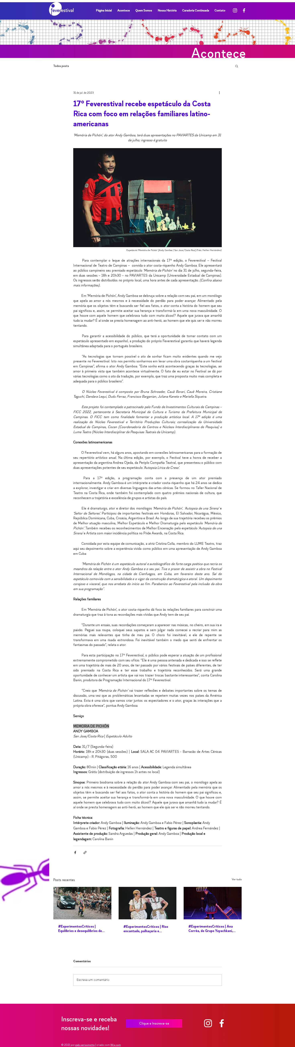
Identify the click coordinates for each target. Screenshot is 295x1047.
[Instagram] (235, 10)
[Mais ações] (219, 92)
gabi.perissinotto (85, 1045)
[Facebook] (244, 10)
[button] (237, 66)
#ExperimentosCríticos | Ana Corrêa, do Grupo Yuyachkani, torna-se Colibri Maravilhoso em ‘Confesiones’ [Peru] (212, 928)
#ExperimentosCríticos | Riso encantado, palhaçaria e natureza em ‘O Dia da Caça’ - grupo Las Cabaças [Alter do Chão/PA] (145, 928)
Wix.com (115, 1045)
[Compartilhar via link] (85, 852)
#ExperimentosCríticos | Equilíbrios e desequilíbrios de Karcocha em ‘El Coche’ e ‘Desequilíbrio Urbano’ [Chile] (80, 928)
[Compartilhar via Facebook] (75, 852)
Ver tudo (237, 879)
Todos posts (61, 66)
